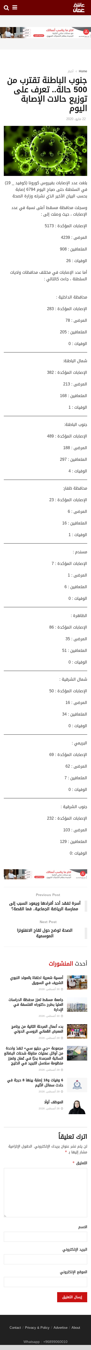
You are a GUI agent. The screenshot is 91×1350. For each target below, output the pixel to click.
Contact (15, 1327)
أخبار (70, 71)
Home (83, 71)
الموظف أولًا (53, 1102)
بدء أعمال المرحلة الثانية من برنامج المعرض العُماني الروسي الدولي (37, 1029)
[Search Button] (6, 7)
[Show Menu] (14, 7)
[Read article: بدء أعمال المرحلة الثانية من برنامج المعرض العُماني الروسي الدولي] (77, 1031)
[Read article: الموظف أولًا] (77, 1107)
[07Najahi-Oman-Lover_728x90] (45, 33)
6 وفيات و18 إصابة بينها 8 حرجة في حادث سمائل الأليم (35, 1083)
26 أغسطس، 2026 (49, 1108)
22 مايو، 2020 (76, 119)
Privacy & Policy (37, 1327)
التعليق (79, 1163)
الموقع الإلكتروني (73, 1272)
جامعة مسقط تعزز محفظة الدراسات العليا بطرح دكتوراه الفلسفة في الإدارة (36, 1004)
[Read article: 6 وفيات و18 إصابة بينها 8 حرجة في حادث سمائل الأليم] (77, 1085)
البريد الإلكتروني (74, 1249)
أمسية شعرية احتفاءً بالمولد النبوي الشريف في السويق (36, 980)
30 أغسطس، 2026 (49, 989)
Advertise (60, 1327)
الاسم (82, 1227)
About (76, 1327)
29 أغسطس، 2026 (49, 1038)
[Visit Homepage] (79, 8)
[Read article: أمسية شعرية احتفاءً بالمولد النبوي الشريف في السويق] (77, 982)
